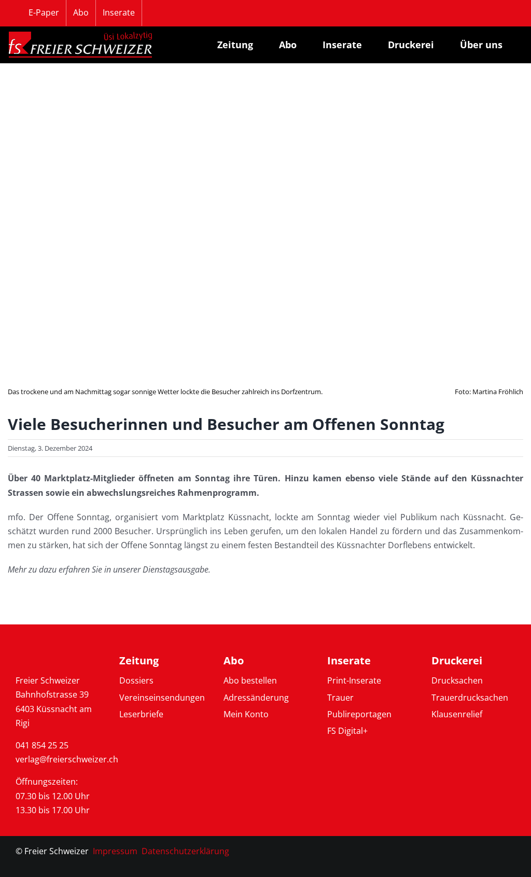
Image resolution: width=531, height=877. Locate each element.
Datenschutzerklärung (185, 851)
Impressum (115, 851)
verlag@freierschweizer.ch (67, 759)
